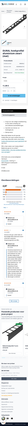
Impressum (4, 404)
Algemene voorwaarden (7, 409)
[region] (14, 339)
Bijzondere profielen (9, 11)
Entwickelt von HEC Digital (20, 424)
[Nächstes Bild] (24, 26)
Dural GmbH (5, 161)
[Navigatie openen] (25, 4)
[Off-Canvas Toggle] (16, 4)
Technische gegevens (9, 115)
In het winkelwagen (14, 96)
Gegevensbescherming (7, 407)
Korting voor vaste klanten (8, 388)
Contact (3, 390)
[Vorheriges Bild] (3, 26)
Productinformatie (8, 111)
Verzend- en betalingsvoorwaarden (10, 393)
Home (2, 11)
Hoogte (4, 77)
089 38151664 (5, 370)
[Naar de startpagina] (7, 4)
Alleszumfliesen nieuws (7, 402)
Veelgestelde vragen (6, 386)
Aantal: (4, 91)
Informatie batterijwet (6, 411)
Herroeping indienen (6, 395)
